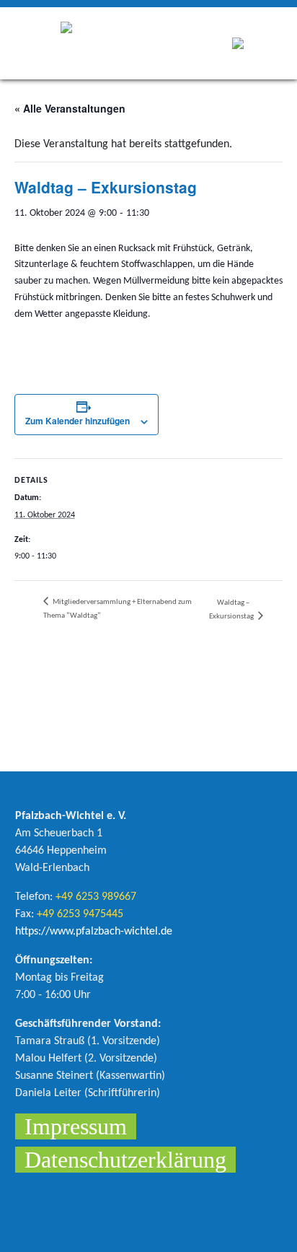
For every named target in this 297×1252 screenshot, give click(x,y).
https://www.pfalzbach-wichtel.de (93, 931)
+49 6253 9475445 (80, 914)
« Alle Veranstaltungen (69, 108)
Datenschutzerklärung (125, 1160)
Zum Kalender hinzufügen (77, 420)
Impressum (76, 1126)
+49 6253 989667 (96, 897)
